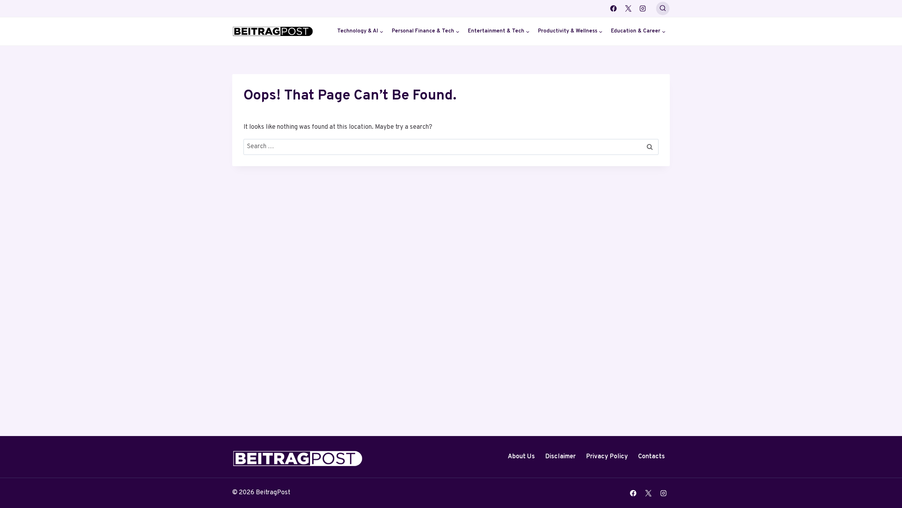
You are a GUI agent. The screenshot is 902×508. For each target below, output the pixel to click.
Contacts (651, 457)
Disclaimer (560, 457)
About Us (521, 457)
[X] (628, 8)
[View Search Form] (662, 8)
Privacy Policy (607, 457)
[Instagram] (642, 8)
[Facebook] (613, 8)
